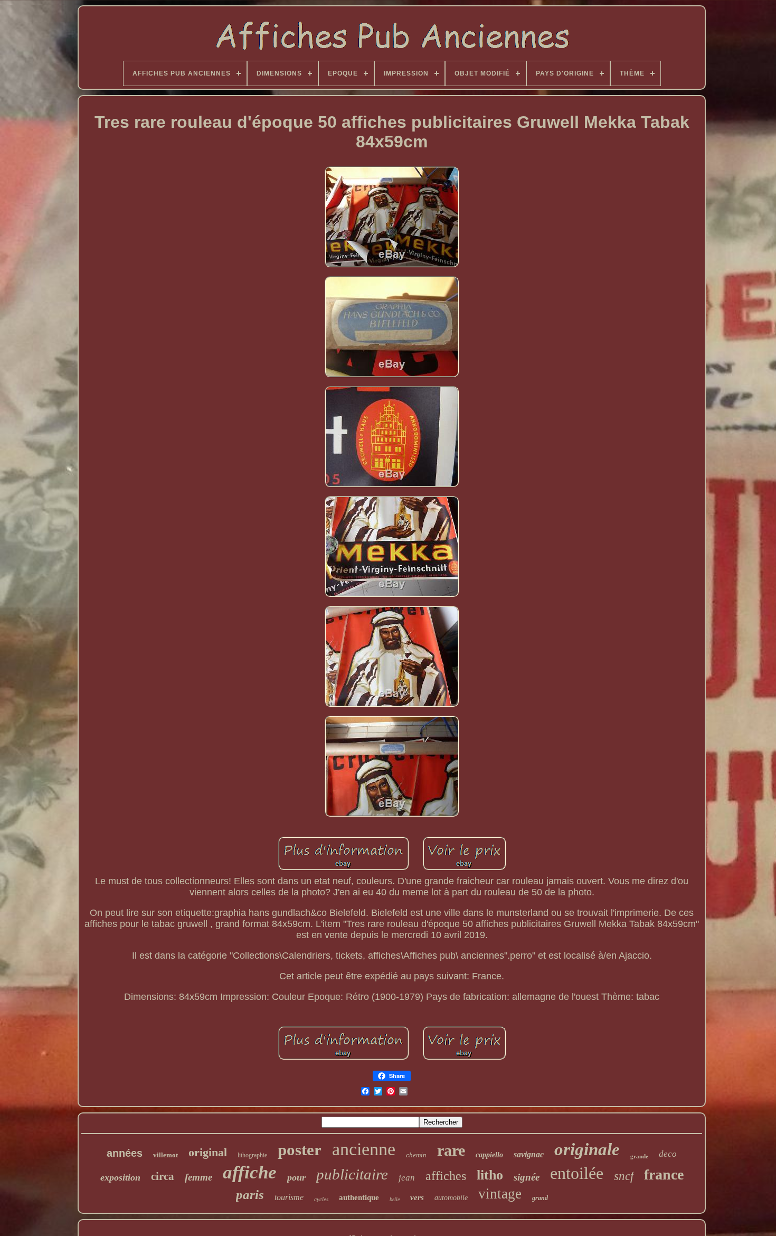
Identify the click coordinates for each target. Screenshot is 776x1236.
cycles (321, 1199)
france (664, 1174)
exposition (120, 1177)
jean (407, 1178)
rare (451, 1150)
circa (162, 1176)
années (125, 1153)
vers (417, 1197)
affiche (250, 1172)
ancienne (363, 1149)
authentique (359, 1197)
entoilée (576, 1173)
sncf (623, 1176)
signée (527, 1177)
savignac (529, 1154)
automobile (451, 1198)
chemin (416, 1155)
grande (639, 1156)
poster (299, 1149)
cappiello (489, 1155)
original (207, 1152)
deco (668, 1154)
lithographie (252, 1155)
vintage (500, 1194)
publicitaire (352, 1174)
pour (296, 1177)
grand (540, 1198)
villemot (165, 1155)
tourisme (289, 1197)
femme (198, 1177)
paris (250, 1194)
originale (587, 1149)
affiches (445, 1176)
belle (395, 1199)
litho (490, 1175)
